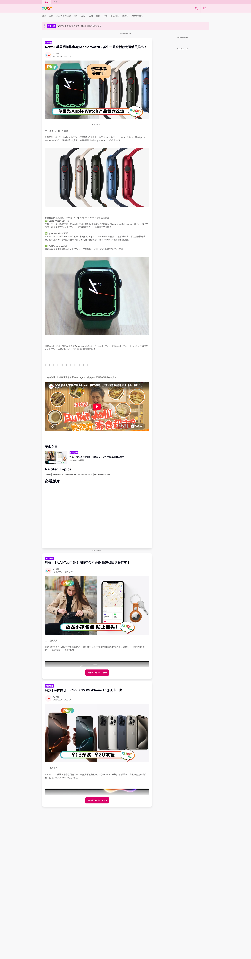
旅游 (83, 15)
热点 (55, 2)
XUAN (46, 2)
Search (196, 8)
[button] (44, 24)
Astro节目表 (137, 15)
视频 (105, 15)
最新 (51, 15)
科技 (98, 15)
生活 (91, 15)
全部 (44, 15)
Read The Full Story (97, 672)
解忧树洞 (115, 15)
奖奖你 (125, 15)
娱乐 (76, 15)
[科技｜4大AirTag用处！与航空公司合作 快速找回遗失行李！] (56, 457)
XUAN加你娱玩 (63, 15)
